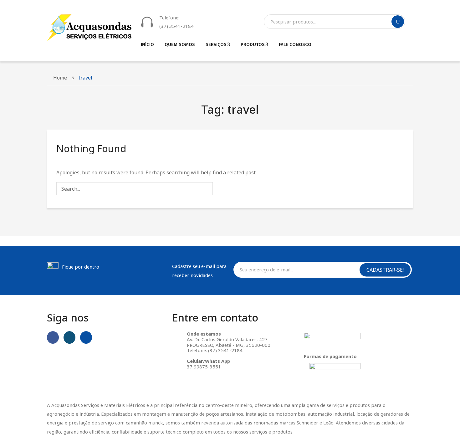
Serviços (216, 44)
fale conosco (295, 44)
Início (147, 44)
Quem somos (180, 44)
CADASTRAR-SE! (385, 269)
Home (60, 77)
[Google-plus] (86, 337)
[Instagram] (69, 337)
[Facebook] (53, 337)
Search (397, 21)
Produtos (253, 44)
